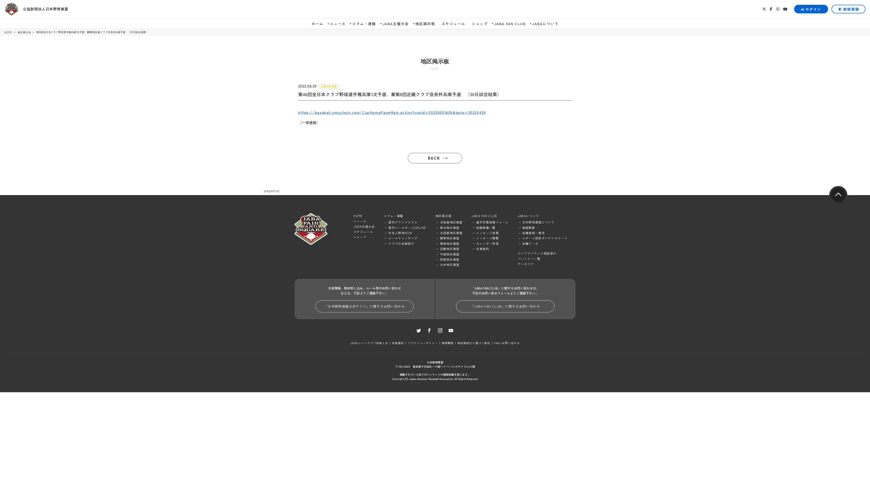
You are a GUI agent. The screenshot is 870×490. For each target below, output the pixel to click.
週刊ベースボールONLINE (407, 227)
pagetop (838, 195)
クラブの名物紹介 (401, 243)
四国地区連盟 (449, 259)
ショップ (480, 23)
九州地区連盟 (449, 264)
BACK (434, 158)
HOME (8, 32)
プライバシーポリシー (423, 343)
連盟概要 (528, 227)
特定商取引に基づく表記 (473, 343)
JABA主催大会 (395, 23)
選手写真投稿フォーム (492, 222)
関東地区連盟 (449, 238)
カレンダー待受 (487, 243)
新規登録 (851, 9)
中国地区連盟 (449, 254)
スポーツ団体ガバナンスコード (545, 238)
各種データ (530, 243)
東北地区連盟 (449, 227)
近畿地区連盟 (449, 249)
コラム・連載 (364, 23)
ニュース (338, 23)
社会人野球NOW (400, 233)
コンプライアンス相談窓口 (537, 253)
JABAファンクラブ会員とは (369, 343)
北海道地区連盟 (451, 222)
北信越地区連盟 (451, 233)
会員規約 (482, 249)
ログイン (813, 9)
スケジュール (454, 23)
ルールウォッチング (403, 238)
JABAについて (545, 23)
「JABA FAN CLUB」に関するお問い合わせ (505, 306)
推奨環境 (448, 343)
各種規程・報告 (533, 233)
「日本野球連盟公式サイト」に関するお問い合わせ (364, 306)
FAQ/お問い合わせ (507, 343)
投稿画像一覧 (486, 227)
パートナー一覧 (529, 259)
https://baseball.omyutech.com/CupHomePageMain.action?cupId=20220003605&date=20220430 (392, 112)
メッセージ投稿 (487, 233)
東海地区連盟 (449, 243)
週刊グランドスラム (403, 222)
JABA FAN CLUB (510, 23)
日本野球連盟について (538, 222)
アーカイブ (526, 264)
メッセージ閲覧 (487, 238)
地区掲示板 (425, 23)
